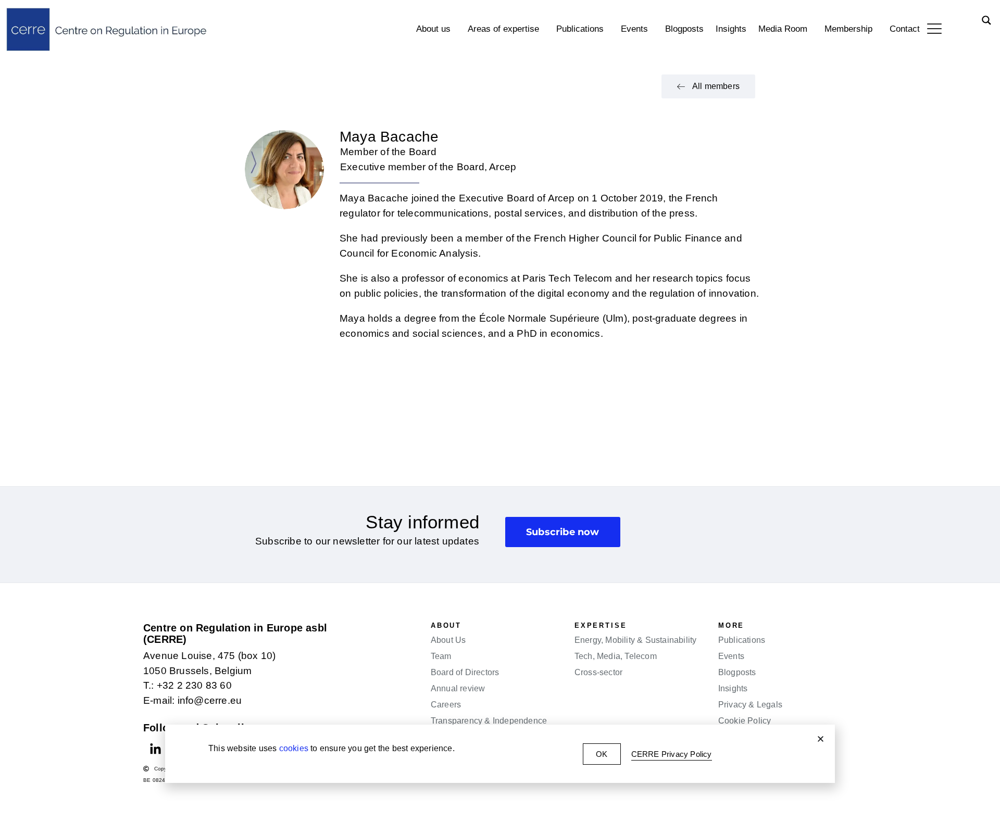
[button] (820, 739)
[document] (500, 411)
